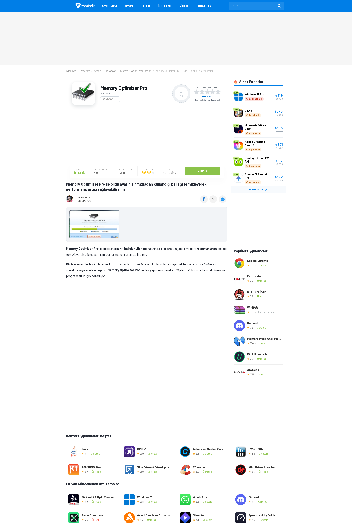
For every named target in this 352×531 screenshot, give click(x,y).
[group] (146, 224)
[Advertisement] (146, 139)
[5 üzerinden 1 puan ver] (196, 91)
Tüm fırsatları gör (259, 189)
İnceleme (165, 6)
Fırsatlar (203, 6)
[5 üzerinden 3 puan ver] (207, 91)
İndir (202, 171)
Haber (145, 6)
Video (184, 6)
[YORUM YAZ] (223, 202)
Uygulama (109, 6)
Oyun (129, 6)
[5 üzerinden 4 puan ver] (212, 91)
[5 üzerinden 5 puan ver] (218, 91)
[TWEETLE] (213, 202)
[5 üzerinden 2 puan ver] (202, 91)
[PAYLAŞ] (204, 202)
